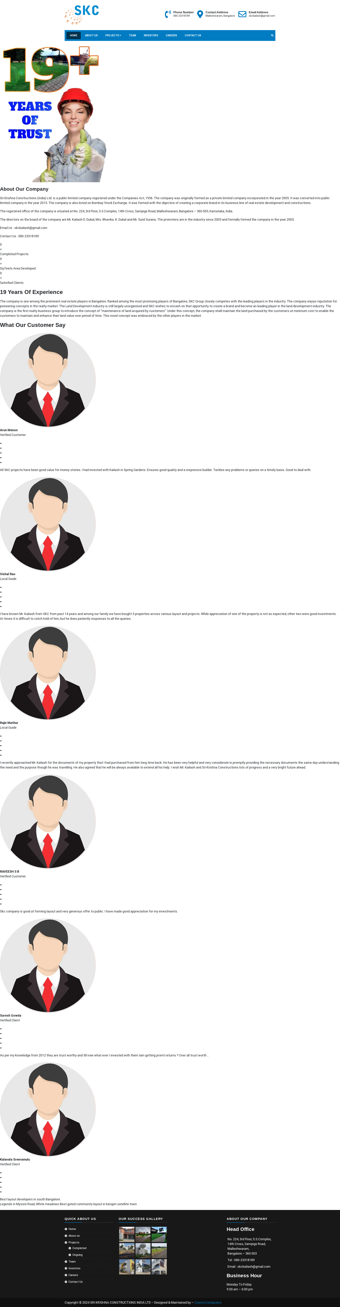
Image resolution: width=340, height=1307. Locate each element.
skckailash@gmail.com (262, 15)
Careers (171, 35)
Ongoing (77, 1255)
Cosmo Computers (208, 1302)
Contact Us (193, 35)
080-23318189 (181, 15)
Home (73, 35)
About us (91, 35)
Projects (112, 35)
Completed (79, 1248)
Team (132, 35)
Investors (151, 35)
